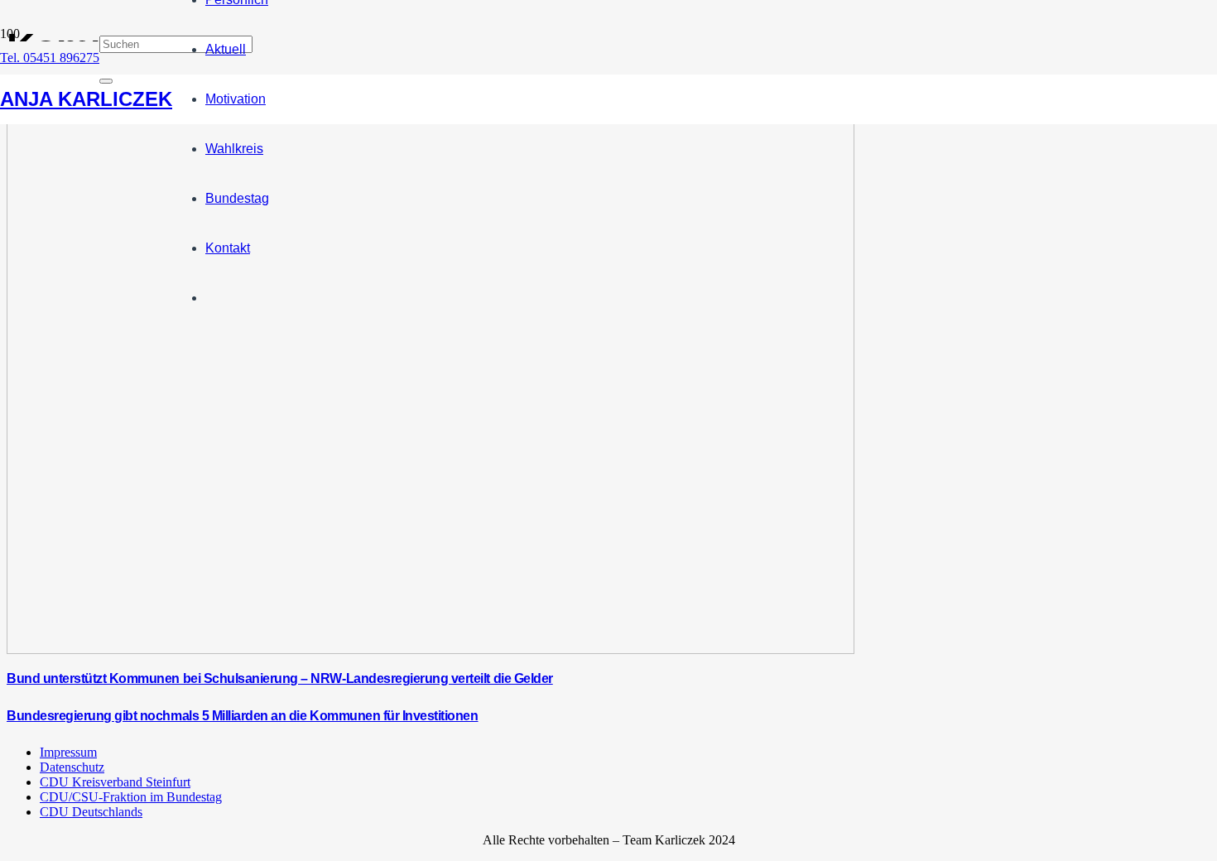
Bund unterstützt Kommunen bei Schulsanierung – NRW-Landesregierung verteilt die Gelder (280, 678)
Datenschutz (72, 767)
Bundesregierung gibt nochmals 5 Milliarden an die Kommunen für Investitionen (243, 716)
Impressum (68, 752)
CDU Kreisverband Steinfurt (115, 782)
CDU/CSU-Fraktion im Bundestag (131, 797)
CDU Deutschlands (91, 812)
